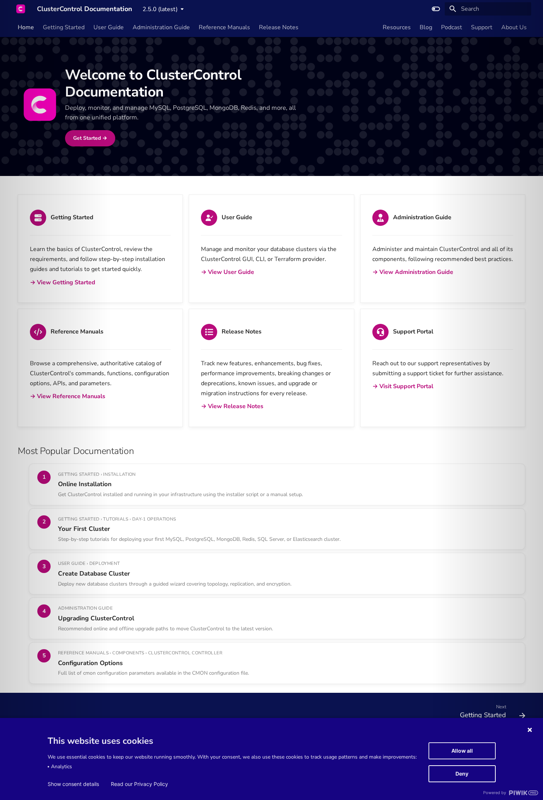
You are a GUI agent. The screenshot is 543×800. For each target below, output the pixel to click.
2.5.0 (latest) (160, 9)
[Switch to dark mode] (435, 8)
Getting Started (64, 27)
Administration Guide (161, 27)
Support (481, 27)
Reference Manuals (224, 27)
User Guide (108, 27)
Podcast (451, 27)
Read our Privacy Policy (139, 784)
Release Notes (278, 27)
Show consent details (73, 784)
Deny (461, 773)
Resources (397, 27)
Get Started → (90, 138)
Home (26, 27)
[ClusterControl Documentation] (20, 8)
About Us (514, 27)
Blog (426, 27)
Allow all (462, 751)
